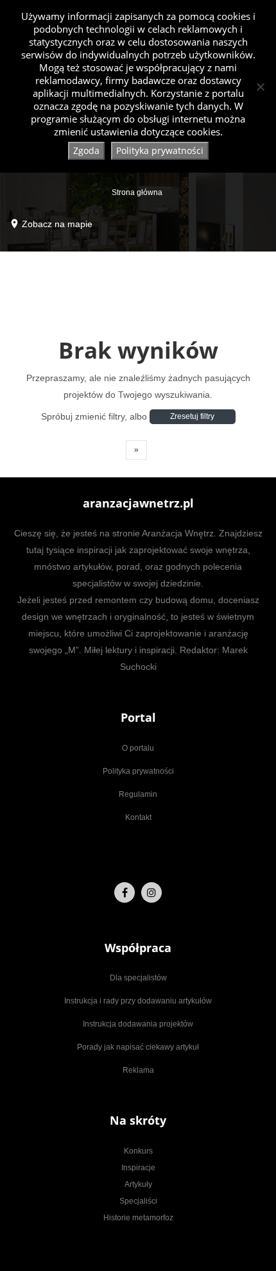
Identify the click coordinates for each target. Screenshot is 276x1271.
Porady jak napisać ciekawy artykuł (138, 1047)
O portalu (138, 748)
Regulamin (138, 794)
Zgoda (86, 150)
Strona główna (137, 192)
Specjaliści (138, 1201)
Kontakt (138, 817)
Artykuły (138, 1184)
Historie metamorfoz (138, 1217)
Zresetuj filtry (192, 416)
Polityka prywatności (138, 771)
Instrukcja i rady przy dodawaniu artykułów (138, 1000)
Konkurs (138, 1151)
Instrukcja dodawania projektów (138, 1023)
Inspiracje (138, 1167)
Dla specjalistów (138, 977)
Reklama (138, 1070)
